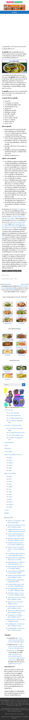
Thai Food (16, 413)
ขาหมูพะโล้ (21, 323)
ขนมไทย (6, 227)
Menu (15, 12)
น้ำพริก (6, 445)
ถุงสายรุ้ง (20, 640)
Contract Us (13, 714)
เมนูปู (9, 489)
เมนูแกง (15, 222)
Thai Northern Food (19, 432)
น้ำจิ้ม (23, 226)
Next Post (24, 284)
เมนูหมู (17, 224)
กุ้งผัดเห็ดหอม (21, 308)
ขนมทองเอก (8, 379)
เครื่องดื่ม (18, 227)
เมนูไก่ (20, 224)
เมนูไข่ (16, 226)
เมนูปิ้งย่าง (10, 463)
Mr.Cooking (6, 275)
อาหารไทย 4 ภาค (8, 425)
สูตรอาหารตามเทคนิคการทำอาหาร (13, 454)
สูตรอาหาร (18, 209)
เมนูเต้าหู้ (10, 504)
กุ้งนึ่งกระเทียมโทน (7, 316)
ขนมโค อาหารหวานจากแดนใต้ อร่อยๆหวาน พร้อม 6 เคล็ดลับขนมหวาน (16, 549)
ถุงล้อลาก (22, 642)
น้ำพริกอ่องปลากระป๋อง (21, 347)
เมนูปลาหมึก (11, 226)
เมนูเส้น (10, 507)
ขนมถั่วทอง (21, 379)
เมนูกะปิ (10, 497)
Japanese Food (18, 418)
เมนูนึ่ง (5, 224)
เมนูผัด (11, 222)
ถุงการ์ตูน (14, 642)
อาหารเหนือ (11, 432)
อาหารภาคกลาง (12, 428)
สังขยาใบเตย (7, 371)
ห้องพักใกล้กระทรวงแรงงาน (15, 663)
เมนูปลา (15, 271)
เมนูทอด (19, 222)
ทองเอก (21, 371)
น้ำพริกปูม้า (7, 355)
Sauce (9, 448)
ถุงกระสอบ (12, 290)
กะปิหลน (21, 340)
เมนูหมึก (10, 486)
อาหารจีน (18, 216)
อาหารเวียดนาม (11, 218)
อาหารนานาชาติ (8, 410)
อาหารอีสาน (11, 438)
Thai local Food (17, 425)
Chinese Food (16, 415)
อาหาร (3, 237)
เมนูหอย (10, 491)
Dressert (11, 442)
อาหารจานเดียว (8, 451)
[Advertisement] (14, 29)
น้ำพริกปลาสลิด (7, 347)
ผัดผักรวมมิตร (7, 308)
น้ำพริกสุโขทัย (21, 355)
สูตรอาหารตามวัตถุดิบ (10, 473)
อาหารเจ (11, 227)
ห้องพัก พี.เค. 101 (12, 650)
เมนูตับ (10, 494)
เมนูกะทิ (10, 502)
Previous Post (6, 284)
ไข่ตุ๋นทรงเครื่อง (7, 323)
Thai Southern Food (18, 435)
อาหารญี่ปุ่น (11, 418)
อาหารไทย (13, 216)
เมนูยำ (13, 224)
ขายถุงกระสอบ (8, 288)
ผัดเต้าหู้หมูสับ (21, 316)
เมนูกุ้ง (6, 226)
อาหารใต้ (4, 271)
